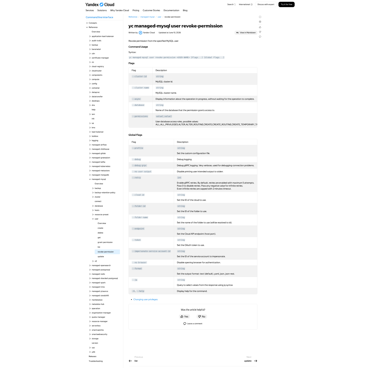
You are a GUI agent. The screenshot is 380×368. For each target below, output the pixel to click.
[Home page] (101, 4)
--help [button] (140, 291)
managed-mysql (147, 17)
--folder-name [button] (140, 217)
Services (90, 10)
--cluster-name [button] (140, 88)
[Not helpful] (260, 32)
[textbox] (231, 4)
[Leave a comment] (260, 37)
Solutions (102, 10)
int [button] (179, 177)
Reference (133, 17)
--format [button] (137, 268)
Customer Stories (151, 10)
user (159, 17)
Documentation (171, 10)
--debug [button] (136, 159)
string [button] (159, 76)
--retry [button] (136, 177)
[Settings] (260, 22)
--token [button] (136, 240)
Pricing (136, 10)
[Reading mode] (260, 17)
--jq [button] (134, 280)
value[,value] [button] (164, 116)
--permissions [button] (140, 116)
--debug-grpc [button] (139, 165)
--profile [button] (137, 148)
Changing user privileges (145, 299)
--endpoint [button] (138, 228)
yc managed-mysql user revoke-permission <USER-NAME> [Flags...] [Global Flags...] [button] (176, 57)
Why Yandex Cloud (119, 10)
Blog (185, 10)
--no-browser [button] (139, 262)
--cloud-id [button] (138, 195)
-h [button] (133, 291)
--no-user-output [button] (141, 171)
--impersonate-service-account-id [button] (151, 251)
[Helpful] (260, 27)
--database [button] (138, 105)
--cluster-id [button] (139, 76)
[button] (246, 4)
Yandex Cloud (149, 32)
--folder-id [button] (138, 206)
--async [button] (136, 99)
